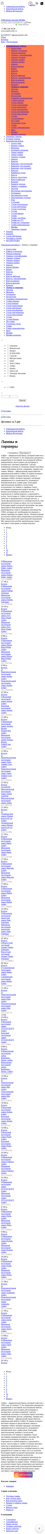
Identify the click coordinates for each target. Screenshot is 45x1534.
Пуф (13, 200)
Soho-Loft (14, 371)
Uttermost (13, 346)
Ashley (12, 366)
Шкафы (14, 132)
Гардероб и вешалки (19, 150)
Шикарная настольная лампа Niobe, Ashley (6, 1273)
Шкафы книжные (18, 134)
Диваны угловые (18, 57)
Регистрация (12, 42)
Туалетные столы (18, 123)
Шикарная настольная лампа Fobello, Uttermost (7, 598)
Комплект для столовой (21, 168)
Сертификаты (12, 1522)
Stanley (13, 368)
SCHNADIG (15, 353)
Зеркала (14, 64)
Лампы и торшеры (19, 87)
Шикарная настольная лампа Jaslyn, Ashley (6, 1327)
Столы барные (17, 103)
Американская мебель (15, 6)
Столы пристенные (19, 114)
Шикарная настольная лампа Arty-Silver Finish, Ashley (6, 626)
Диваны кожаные (18, 53)
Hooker (13, 351)
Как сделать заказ (13, 1498)
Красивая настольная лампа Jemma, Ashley (7, 709)
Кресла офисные (18, 75)
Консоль (14, 170)
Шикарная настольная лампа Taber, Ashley (6, 1352)
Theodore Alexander (18, 373)
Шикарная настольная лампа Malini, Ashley (6, 900)
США (12, 387)
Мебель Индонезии (14, 11)
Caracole (13, 356)
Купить (4, 584)
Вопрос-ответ (12, 1507)
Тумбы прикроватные (20, 127)
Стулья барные (17, 118)
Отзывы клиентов (13, 1526)
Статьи (9, 1505)
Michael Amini (15, 358)
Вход (3, 42)
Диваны (9, 231)
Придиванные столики (21, 198)
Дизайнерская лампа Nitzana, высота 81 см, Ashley (7, 826)
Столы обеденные (18, 107)
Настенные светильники (21, 191)
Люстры (14, 89)
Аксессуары (16, 48)
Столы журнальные (19, 105)
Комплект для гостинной (21, 164)
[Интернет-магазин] (13, 20)
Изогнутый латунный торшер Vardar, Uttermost (7, 955)
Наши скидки (12, 1524)
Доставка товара (13, 1496)
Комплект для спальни (20, 166)
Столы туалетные (18, 209)
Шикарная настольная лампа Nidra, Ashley (6, 1223)
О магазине (11, 1519)
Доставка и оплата (14, 238)
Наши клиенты (12, 1528)
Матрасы (15, 91)
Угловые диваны (13, 139)
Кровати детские (18, 184)
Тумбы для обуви (18, 218)
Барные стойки (17, 146)
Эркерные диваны (14, 136)
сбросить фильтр (23, 406)
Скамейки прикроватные (21, 98)
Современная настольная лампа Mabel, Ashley (6, 980)
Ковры (14, 69)
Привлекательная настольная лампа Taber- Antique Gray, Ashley (8, 773)
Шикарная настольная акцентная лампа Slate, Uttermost (6, 929)
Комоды (14, 71)
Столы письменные (19, 109)
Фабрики (10, 1486)
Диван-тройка (17, 155)
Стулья (14, 116)
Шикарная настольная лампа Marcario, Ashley (7, 876)
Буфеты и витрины (19, 51)
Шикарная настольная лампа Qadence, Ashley (7, 1169)
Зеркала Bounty (17, 66)
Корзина (4, 39)
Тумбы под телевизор (20, 222)
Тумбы (14, 125)
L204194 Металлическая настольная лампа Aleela (7, 799)
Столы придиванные (20, 112)
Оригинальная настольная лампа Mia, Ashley (7, 1095)
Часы (13, 130)
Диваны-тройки (18, 62)
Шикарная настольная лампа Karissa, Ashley (7, 1248)
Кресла (14, 73)
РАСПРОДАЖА (13, 241)
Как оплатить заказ (14, 1501)
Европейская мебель (14, 9)
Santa (12, 361)
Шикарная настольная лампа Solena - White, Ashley (7, 573)
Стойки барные (17, 100)
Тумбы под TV (17, 220)
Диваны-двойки (18, 60)
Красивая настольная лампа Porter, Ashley (6, 1144)
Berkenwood (15, 348)
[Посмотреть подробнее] (8, 568)
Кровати (14, 84)
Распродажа (16, 96)
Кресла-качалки (17, 80)
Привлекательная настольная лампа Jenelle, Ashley (8, 684)
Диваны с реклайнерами (21, 55)
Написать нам (12, 1531)
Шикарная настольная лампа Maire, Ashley (6, 851)
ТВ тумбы (15, 121)
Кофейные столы (18, 173)
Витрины (15, 148)
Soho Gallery (15, 363)
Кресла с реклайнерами (21, 78)
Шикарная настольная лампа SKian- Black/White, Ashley (6, 656)
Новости (9, 1510)
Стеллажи (15, 202)
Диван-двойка (17, 152)
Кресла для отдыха (19, 177)
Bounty (13, 376)
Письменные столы (19, 195)
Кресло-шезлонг (18, 82)
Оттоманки (16, 93)
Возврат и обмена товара (16, 1503)
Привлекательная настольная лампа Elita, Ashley (8, 1007)
